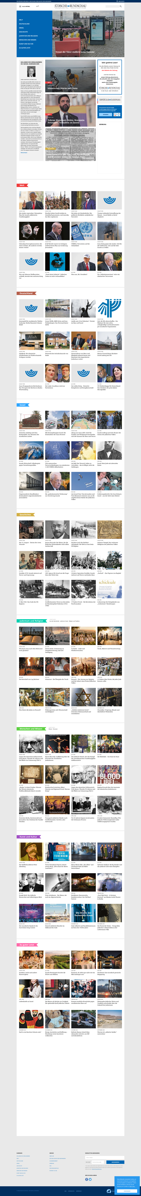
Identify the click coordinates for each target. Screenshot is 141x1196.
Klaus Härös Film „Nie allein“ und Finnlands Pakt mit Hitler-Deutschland (82, 866)
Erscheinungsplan (54, 1168)
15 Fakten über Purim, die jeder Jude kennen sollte (109, 680)
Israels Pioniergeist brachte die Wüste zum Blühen (55, 973)
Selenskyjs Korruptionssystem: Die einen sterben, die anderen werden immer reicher (30, 245)
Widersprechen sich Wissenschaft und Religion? (56, 711)
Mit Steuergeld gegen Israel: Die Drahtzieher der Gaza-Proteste (55, 433)
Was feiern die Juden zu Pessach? (30, 710)
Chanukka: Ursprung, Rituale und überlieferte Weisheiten (108, 711)
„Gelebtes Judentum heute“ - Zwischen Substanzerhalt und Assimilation (81, 711)
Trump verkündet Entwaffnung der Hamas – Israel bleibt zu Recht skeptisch (109, 215)
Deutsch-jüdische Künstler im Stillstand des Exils (54, 927)
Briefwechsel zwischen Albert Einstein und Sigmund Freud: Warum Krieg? (57, 789)
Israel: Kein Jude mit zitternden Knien (107, 464)
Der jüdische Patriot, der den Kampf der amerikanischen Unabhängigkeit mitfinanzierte (83, 758)
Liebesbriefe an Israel (26, 1001)
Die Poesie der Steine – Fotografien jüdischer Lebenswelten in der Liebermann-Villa (108, 927)
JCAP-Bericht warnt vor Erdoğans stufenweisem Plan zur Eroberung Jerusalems (56, 245)
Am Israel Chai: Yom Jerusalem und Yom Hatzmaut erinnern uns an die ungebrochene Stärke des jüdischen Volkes (83, 496)
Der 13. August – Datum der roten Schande (30, 543)
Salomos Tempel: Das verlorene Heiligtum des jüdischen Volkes (107, 543)
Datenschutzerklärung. (97, 1169)
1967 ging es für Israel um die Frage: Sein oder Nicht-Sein (57, 574)
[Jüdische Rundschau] (70, 6)
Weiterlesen (24, 152)
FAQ (50, 1165)
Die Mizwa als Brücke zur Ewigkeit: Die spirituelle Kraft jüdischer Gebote (57, 1002)
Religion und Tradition (74, 621)
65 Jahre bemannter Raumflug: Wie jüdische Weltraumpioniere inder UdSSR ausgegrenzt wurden (109, 819)
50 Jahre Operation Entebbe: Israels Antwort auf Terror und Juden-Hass (83, 574)
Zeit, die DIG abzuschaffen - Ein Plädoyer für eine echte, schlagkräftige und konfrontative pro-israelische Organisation (108, 323)
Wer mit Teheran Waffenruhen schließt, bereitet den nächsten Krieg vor (31, 276)
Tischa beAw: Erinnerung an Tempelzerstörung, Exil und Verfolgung (54, 650)
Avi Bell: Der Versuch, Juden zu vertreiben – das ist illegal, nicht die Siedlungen (82, 465)
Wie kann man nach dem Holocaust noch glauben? (31, 649)
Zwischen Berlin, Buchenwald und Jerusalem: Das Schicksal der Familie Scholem (31, 819)
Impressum (78, 1191)
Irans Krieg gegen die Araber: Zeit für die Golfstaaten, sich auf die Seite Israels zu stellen (109, 245)
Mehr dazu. (132, 1186)
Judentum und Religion (28, 36)
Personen (55, 729)
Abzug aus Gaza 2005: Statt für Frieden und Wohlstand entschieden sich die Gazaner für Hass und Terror (83, 434)
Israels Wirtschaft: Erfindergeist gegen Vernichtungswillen (29, 464)
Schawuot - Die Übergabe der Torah (56, 679)
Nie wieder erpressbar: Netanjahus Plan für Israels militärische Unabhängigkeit (30, 215)
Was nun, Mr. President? (79, 274)
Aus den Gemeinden (54, 621)
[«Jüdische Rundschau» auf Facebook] (86, 1179)
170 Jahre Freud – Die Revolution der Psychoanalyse (83, 603)
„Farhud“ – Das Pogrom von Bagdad (109, 573)
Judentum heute (64, 621)
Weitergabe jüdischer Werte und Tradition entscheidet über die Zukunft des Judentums (108, 1003)
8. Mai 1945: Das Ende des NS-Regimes (29, 603)
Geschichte (23, 32)
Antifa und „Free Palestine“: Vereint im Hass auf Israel (83, 322)
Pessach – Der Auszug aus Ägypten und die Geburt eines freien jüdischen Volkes (83, 681)
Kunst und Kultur (26, 44)
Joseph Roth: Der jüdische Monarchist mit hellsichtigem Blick (30, 896)
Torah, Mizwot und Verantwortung (108, 649)
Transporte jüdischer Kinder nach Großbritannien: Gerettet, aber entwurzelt (56, 819)
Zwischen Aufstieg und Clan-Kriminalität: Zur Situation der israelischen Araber (29, 434)
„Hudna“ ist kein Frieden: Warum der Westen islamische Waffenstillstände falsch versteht (30, 789)
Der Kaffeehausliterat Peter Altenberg (28, 865)
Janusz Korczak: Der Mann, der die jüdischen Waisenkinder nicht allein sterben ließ (57, 544)
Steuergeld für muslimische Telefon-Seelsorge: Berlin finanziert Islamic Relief (31, 323)
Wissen (50, 729)
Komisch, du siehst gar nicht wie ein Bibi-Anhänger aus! (83, 973)
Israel (21, 28)
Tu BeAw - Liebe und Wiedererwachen (78, 649)
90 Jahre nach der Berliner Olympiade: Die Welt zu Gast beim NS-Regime (82, 544)
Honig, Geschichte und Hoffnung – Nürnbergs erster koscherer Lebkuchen (56, 1034)
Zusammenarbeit (54, 1161)
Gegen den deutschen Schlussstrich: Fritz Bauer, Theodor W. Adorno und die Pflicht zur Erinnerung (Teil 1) (31, 758)
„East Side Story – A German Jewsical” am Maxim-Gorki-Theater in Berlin (109, 897)
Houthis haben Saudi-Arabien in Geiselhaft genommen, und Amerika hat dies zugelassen (57, 215)
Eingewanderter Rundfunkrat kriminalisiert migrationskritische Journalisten (30, 496)
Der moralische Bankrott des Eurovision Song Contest (28, 927)
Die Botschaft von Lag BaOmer (29, 679)
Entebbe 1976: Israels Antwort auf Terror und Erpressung (30, 574)
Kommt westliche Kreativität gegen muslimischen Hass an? (82, 1002)
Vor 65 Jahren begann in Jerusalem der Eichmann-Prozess (82, 819)
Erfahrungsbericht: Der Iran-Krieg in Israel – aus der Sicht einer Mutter (109, 495)
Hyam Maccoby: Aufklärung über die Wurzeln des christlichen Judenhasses (57, 758)
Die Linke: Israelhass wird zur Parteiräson (55, 387)
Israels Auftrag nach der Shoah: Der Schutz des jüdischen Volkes (109, 433)
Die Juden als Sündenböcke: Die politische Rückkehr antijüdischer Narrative (82, 215)
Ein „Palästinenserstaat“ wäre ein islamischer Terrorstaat (108, 275)
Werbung (52, 1163)
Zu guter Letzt (24, 48)
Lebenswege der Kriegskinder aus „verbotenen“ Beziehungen (108, 603)
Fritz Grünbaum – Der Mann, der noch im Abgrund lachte (56, 896)
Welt (21, 20)
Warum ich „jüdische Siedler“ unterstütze (107, 1033)
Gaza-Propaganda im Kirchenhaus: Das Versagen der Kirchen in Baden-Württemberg (31, 388)
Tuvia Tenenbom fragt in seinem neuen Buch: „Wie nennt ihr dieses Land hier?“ (56, 866)
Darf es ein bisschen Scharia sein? (30, 1032)
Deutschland (24, 24)
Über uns (52, 1156)
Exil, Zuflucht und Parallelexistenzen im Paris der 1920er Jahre (83, 927)
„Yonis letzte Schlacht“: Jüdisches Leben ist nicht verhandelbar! (56, 275)
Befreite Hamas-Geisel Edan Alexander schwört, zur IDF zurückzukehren (80, 1034)
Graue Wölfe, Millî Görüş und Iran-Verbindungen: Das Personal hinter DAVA (56, 323)
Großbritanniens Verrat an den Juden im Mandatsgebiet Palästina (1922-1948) (57, 603)
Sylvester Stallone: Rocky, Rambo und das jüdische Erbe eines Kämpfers (109, 865)
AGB (65, 1191)
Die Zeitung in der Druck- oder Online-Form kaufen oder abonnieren (34, 1)
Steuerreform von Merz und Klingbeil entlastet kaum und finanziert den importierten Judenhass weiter (80, 356)
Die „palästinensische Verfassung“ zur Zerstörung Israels (56, 495)
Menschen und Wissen (27, 40)
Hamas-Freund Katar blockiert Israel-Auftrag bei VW (107, 354)
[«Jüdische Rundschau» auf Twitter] (90, 1179)
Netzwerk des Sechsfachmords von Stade (56, 354)
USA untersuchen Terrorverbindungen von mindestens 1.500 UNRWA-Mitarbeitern (57, 465)
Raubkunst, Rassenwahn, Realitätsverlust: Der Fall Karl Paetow (81, 897)
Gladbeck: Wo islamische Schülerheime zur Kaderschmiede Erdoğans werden (30, 355)
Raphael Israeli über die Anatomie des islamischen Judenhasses (108, 788)
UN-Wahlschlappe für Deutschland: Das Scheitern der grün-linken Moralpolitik (109, 388)
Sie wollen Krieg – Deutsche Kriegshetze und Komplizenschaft (82, 387)
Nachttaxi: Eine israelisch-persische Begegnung (109, 973)
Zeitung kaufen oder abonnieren (58, 1158)
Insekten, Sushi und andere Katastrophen (28, 973)
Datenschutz (71, 1191)
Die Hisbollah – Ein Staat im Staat (108, 757)
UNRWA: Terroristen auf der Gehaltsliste (80, 245)
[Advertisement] (110, 138)
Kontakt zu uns (53, 1170)
